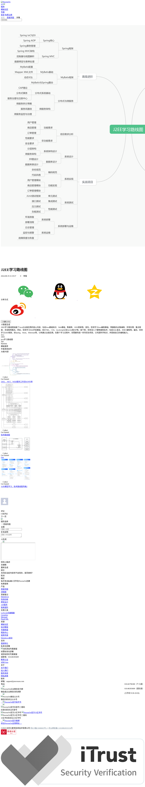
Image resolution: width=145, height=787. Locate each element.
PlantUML (5, 619)
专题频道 (4, 630)
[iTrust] (72, 785)
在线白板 (4, 599)
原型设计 (4, 602)
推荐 (3, 7)
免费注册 (8, 15)
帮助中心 (4, 633)
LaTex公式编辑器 (8, 613)
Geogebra (4, 615)
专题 (3, 12)
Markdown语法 (6, 638)
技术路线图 (5, 435)
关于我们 (4, 668)
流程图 (3, 592)
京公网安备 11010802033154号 (61, 728)
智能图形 (4, 607)
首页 (3, 18)
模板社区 (4, 9)
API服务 (4, 605)
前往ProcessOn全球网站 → (11, 723)
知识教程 (4, 627)
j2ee (2, 457)
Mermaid (4, 617)
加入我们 (4, 670)
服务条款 (4, 673)
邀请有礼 (4, 643)
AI (2, 4)
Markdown (5, 597)
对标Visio (4, 662)
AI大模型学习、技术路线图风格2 (14, 486)
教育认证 (4, 660)
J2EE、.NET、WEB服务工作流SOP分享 (17, 382)
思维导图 (10, 18)
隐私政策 (4, 676)
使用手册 (4, 635)
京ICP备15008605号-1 (38, 728)
